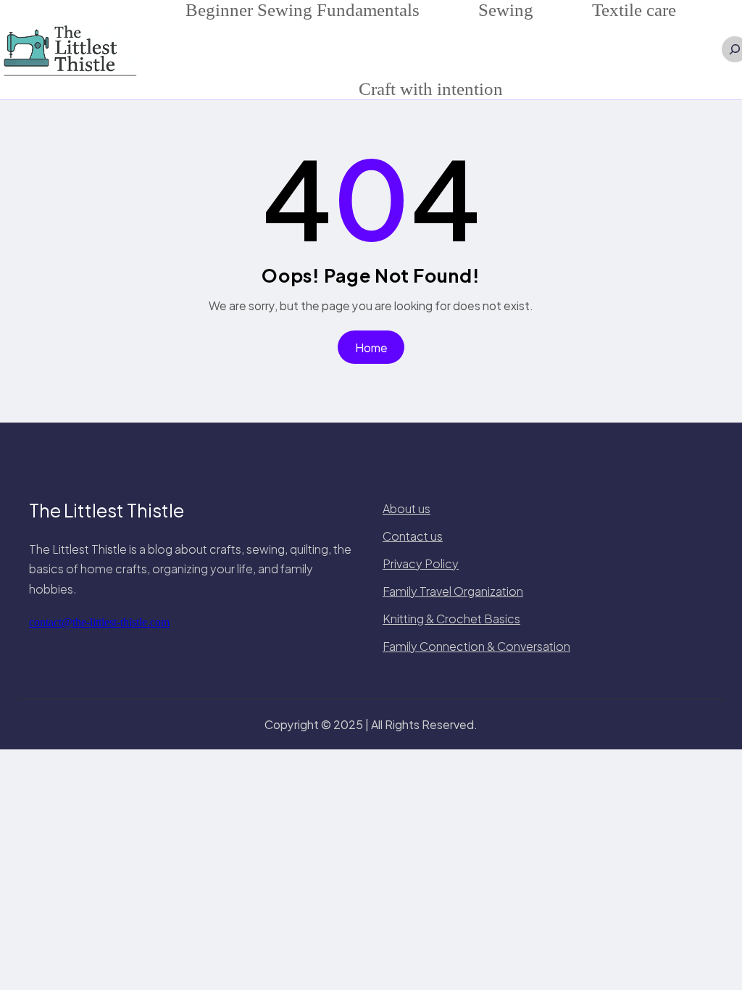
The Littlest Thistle (106, 510)
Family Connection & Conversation (476, 646)
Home (371, 347)
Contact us (413, 536)
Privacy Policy (421, 563)
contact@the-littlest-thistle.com (99, 622)
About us (406, 508)
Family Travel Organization (453, 591)
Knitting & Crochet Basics (451, 618)
